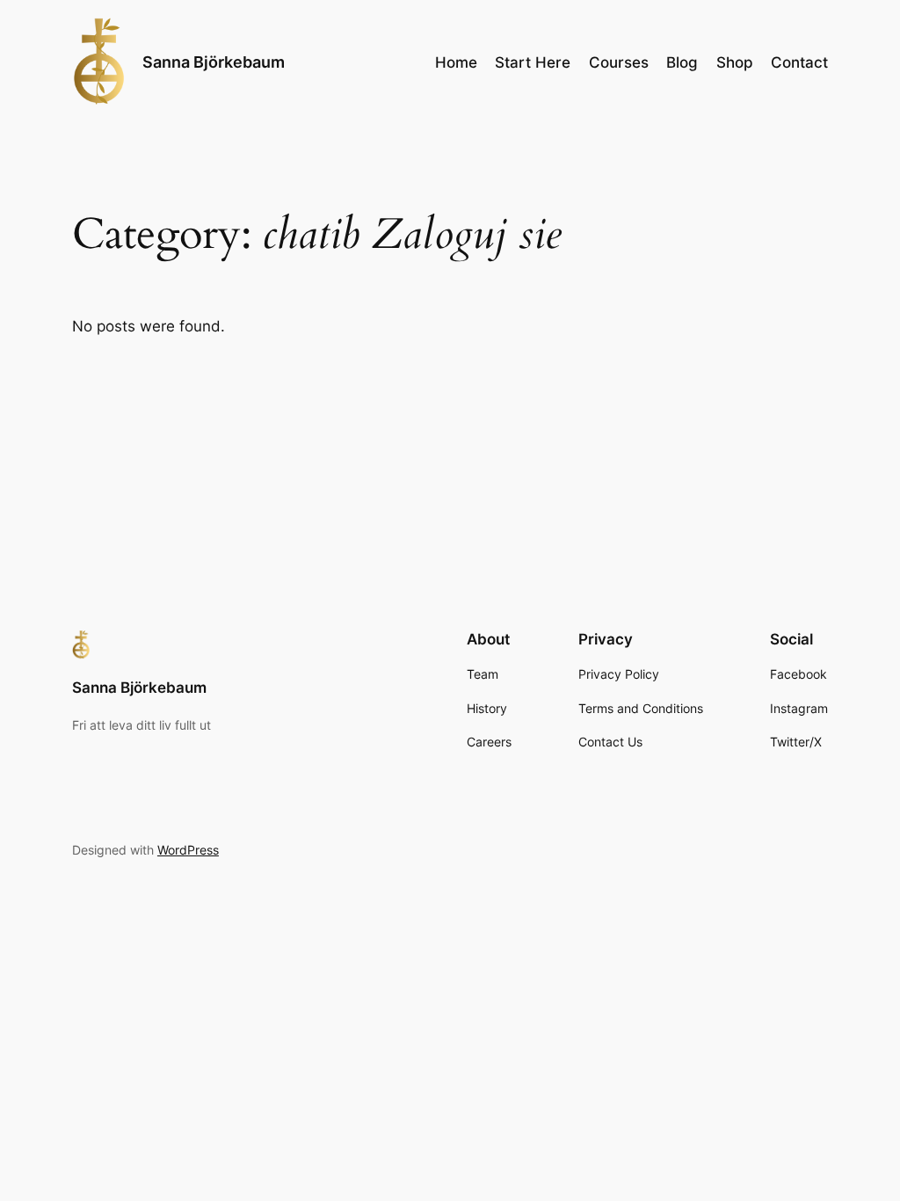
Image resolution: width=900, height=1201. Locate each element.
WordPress (188, 849)
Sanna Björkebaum (213, 62)
